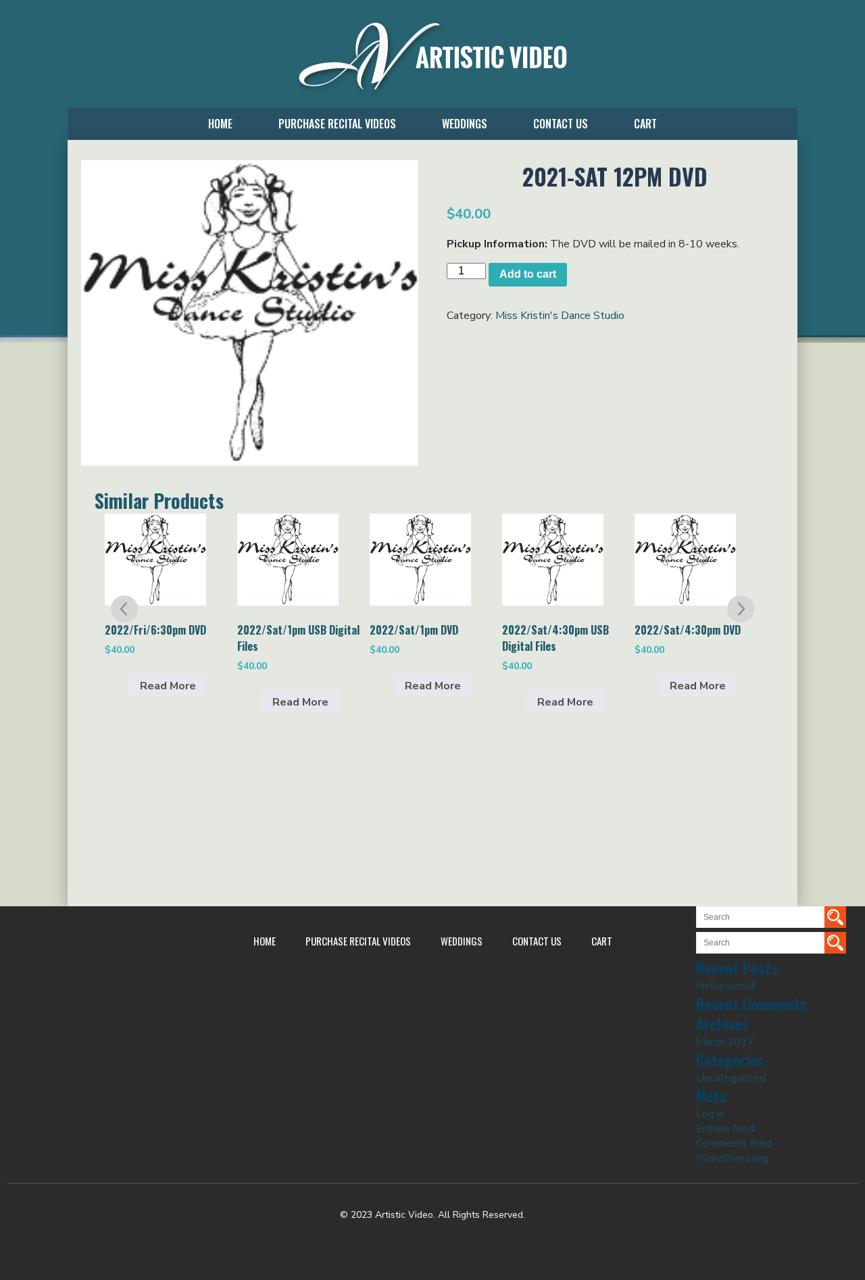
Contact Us (560, 124)
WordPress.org (732, 1158)
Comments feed (734, 1143)
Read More (168, 686)
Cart (645, 124)
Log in (710, 1113)
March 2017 (725, 1042)
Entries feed (725, 1128)
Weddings (464, 124)
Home (220, 124)
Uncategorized (731, 1077)
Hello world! (726, 986)
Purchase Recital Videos (337, 124)
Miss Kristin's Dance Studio (559, 315)
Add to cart (527, 274)
